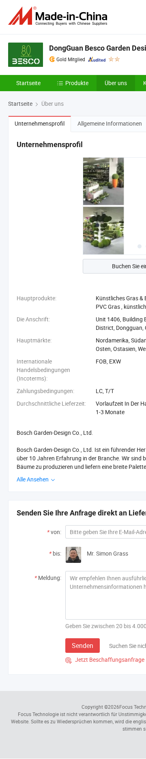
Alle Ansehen (33, 479)
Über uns (116, 83)
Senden (82, 645)
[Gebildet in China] (59, 16)
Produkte (76, 83)
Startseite (28, 83)
